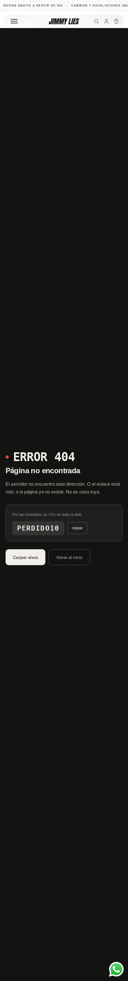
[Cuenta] (106, 21)
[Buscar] (96, 21)
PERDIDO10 (38, 528)
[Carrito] (116, 21)
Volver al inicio (69, 557)
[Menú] (14, 21)
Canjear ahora (25, 557)
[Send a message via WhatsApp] (116, 969)
